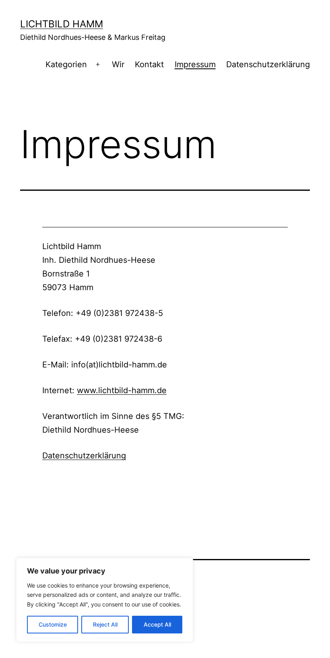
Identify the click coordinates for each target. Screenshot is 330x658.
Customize (53, 624)
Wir (118, 64)
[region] (104, 600)
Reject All (105, 624)
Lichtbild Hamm (61, 24)
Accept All (157, 624)
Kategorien (66, 64)
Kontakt (149, 64)
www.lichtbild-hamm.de (122, 390)
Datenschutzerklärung (268, 64)
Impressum (195, 64)
